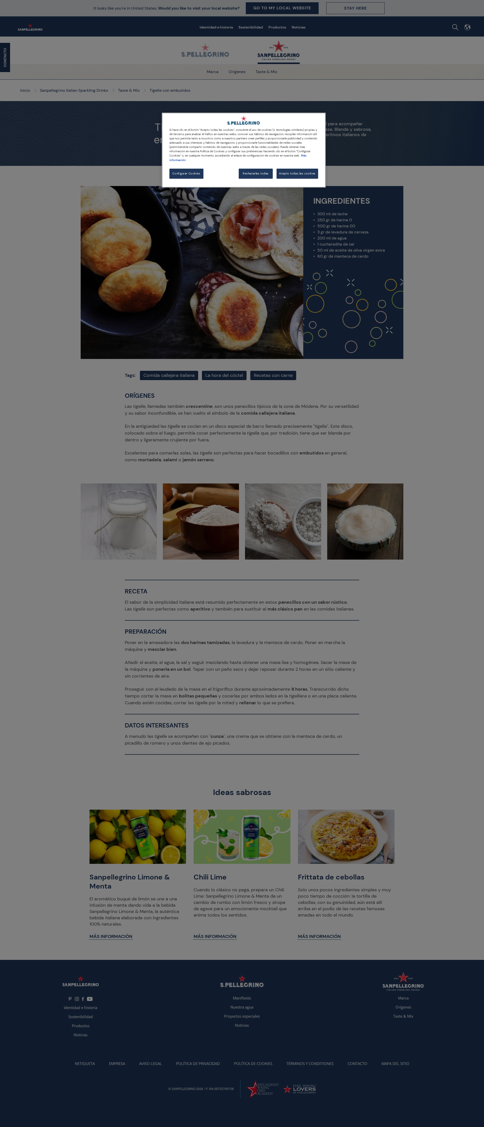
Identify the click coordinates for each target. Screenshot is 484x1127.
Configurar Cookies (186, 173)
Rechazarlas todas (256, 173)
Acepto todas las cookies (297, 173)
